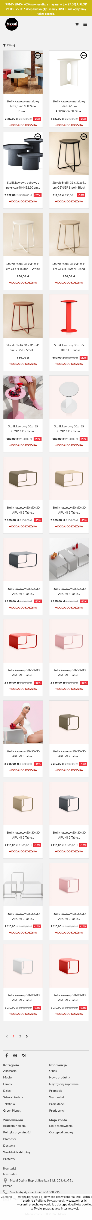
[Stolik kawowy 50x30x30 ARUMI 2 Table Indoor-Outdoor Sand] (23, 803)
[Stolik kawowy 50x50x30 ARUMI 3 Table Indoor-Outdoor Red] (23, 641)
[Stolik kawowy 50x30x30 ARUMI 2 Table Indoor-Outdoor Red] (69, 966)
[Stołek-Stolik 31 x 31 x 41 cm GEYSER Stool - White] (23, 234)
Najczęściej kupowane (64, 1084)
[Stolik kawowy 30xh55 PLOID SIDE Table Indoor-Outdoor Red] (69, 316)
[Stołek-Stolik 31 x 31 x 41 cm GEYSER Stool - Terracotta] (23, 316)
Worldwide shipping (16, 1152)
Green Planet (12, 1110)
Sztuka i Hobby (13, 1097)
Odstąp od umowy (61, 1132)
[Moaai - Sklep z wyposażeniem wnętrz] (11, 24)
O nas (53, 1070)
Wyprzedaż (56, 1097)
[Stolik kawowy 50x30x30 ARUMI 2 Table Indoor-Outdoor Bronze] (69, 722)
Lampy (7, 1084)
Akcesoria (9, 1070)
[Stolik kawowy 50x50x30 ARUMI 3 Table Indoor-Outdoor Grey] (69, 559)
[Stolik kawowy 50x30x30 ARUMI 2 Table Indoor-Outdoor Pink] (69, 884)
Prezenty (9, 1159)
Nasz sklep (10, 1174)
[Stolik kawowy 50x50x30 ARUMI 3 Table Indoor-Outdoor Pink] (69, 641)
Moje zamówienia (61, 1125)
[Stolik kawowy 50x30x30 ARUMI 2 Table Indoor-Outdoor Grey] (23, 884)
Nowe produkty (59, 1077)
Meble (7, 1077)
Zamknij (6, 1196)
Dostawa (9, 1145)
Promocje (55, 1090)
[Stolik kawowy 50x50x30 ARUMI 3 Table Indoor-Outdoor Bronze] (23, 478)
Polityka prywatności (17, 1132)
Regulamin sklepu (15, 1125)
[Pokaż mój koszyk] (77, 24)
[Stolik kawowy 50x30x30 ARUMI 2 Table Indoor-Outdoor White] (23, 966)
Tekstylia (9, 1104)
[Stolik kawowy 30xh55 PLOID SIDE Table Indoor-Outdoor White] (69, 397)
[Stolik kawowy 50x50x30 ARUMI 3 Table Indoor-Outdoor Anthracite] (23, 559)
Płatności (9, 1139)
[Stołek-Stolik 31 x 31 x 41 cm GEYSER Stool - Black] (69, 153)
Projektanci (57, 1104)
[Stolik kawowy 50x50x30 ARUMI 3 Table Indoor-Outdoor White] (23, 722)
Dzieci (7, 1090)
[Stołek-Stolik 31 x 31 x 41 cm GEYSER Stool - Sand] (69, 234)
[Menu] (85, 24)
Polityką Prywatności (49, 1200)
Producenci (57, 1110)
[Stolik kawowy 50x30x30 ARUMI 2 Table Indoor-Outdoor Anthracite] (69, 803)
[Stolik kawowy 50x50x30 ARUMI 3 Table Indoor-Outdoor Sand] (69, 478)
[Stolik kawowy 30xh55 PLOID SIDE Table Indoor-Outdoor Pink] (23, 397)
